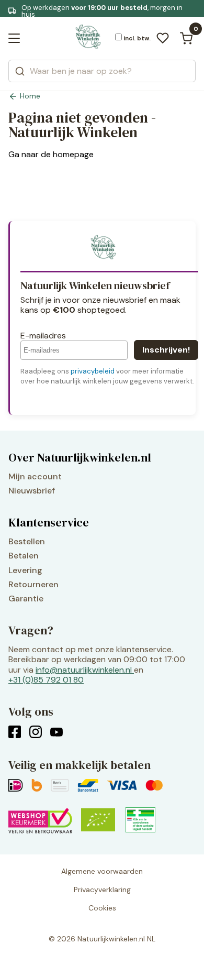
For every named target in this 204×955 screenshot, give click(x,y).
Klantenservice (48, 522)
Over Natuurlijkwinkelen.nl (79, 457)
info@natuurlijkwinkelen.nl (84, 669)
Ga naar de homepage (51, 154)
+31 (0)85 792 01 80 (46, 679)
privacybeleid (93, 371)
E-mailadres (43, 335)
